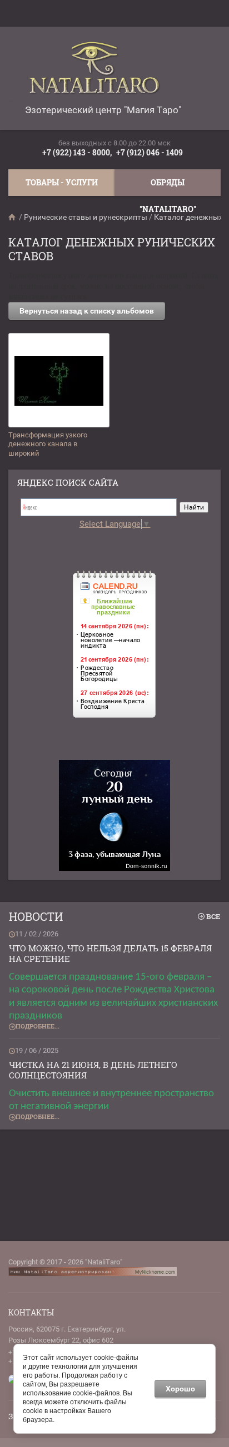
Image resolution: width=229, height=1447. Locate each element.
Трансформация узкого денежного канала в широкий (47, 444)
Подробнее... (37, 1026)
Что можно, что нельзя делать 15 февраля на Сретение (110, 953)
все (213, 916)
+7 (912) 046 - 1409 (149, 152)
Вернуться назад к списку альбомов (86, 310)
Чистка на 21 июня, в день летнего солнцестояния (93, 1070)
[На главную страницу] (100, 72)
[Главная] (12, 217)
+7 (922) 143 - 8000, (77, 152)
